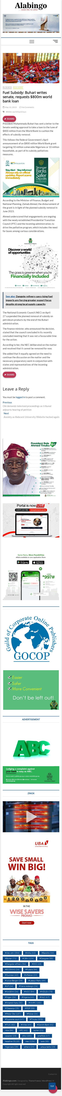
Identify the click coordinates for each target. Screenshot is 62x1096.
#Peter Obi (13, 1013)
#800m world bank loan (16, 112)
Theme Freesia (35, 1081)
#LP (9, 986)
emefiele (44, 1035)
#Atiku (30, 953)
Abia (9, 1030)
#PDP (30, 1008)
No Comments (27, 107)
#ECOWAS (12, 969)
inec (30, 1041)
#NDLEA (46, 991)
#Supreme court (14, 1019)
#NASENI (11, 991)
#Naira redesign (28, 986)
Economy (18, 87)
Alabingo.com (9, 1080)
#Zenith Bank (45, 1024)
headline (12, 1041)
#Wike (26, 1024)
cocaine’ (10, 1035)
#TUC (10, 1024)
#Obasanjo (12, 1008)
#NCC (29, 991)
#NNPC (35, 1002)
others (29, 1047)
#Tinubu (36, 1019)
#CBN (28, 958)
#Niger (10, 997)
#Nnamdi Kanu (14, 1002)
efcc (27, 1035)
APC (23, 1030)
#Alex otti (12, 953)
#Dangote (46, 958)
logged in (20, 397)
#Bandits (48, 953)
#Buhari (10, 958)
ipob (45, 1041)
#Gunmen (11, 975)
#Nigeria (28, 997)
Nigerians (11, 1047)
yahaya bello (47, 1047)
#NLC (44, 997)
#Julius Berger (13, 980)
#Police (32, 1013)
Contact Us (52, 1074)
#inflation (30, 975)
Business (7, 87)
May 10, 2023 (10, 107)
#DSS (36, 964)
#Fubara (31, 969)
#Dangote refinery (15, 964)
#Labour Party (36, 980)
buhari (38, 1030)
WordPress (46, 1081)
